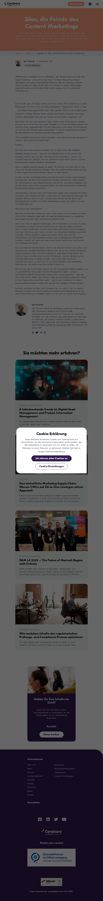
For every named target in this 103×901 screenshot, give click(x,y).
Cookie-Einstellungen (51, 466)
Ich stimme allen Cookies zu (52, 458)
